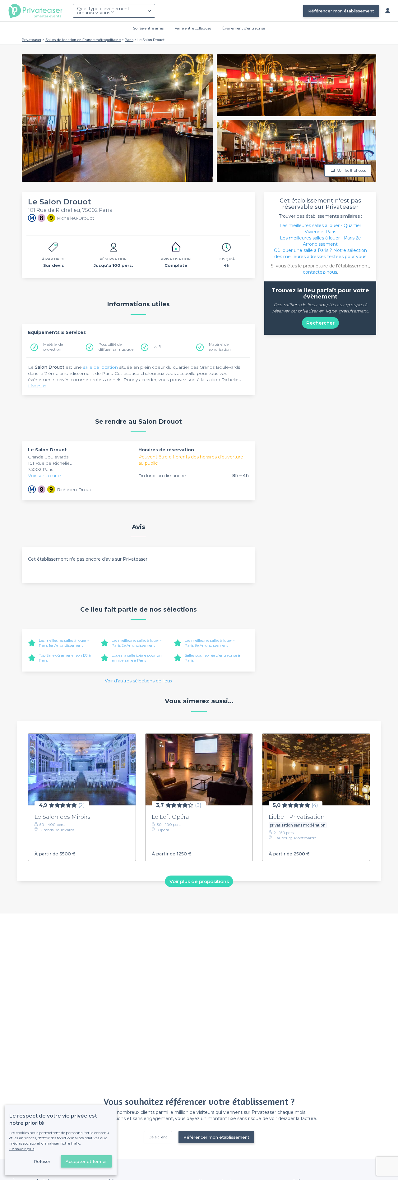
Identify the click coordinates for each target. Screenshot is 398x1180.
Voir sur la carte (44, 475)
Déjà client (158, 1137)
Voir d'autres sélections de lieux (138, 681)
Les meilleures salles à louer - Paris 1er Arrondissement (64, 643)
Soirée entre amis (148, 28)
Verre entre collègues (193, 28)
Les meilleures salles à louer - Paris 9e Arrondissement (210, 643)
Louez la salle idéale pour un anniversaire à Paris (137, 658)
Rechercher (320, 323)
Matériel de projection (53, 347)
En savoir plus (21, 1148)
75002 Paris (40, 469)
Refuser (42, 1161)
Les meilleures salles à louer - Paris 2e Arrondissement (137, 643)
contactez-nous (320, 272)
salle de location (100, 367)
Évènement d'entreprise (243, 28)
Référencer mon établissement (341, 10)
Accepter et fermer (86, 1161)
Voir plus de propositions (199, 881)
